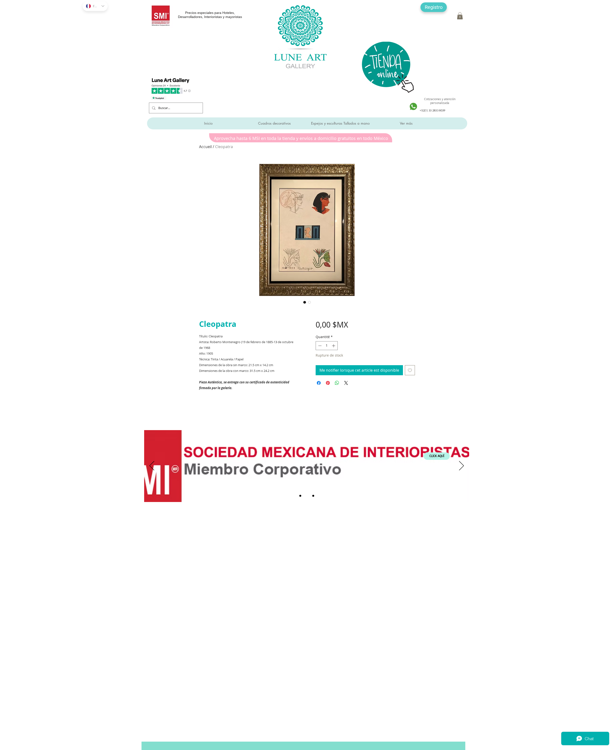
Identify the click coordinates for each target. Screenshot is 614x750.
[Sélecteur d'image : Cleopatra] (304, 302)
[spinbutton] (326, 345)
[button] (433, 7)
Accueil (205, 146)
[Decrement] (319, 345)
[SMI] (307, 496)
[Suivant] (461, 466)
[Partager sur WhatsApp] (337, 383)
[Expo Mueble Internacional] (313, 496)
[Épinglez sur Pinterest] (328, 383)
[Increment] (334, 345)
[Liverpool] (300, 496)
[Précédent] (151, 466)
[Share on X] (346, 383)
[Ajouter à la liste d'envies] (410, 370)
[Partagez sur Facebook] (319, 383)
